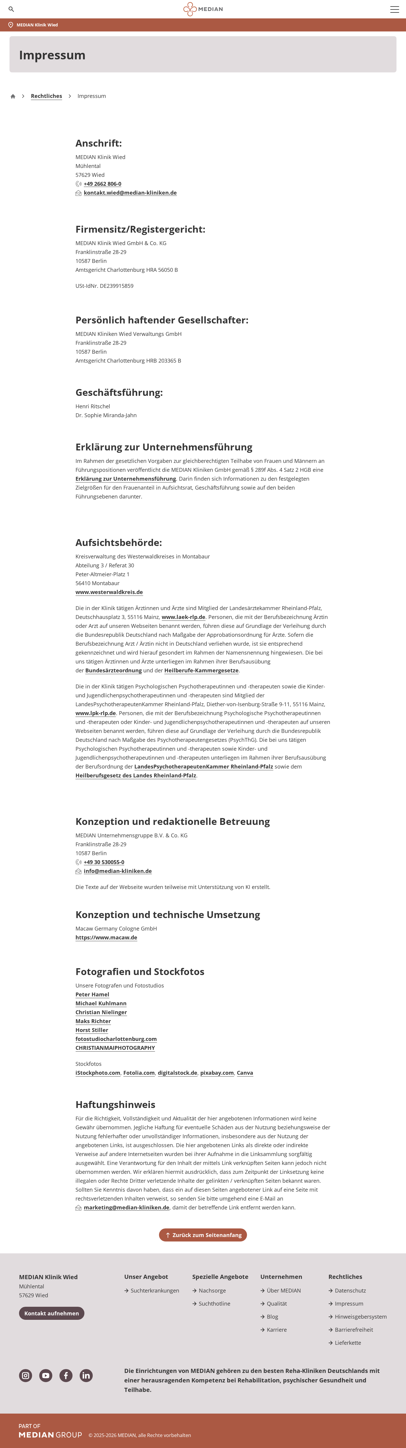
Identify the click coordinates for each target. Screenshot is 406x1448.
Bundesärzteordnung (113, 670)
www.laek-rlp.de (183, 616)
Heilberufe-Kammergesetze (201, 670)
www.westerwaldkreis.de (109, 592)
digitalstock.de (177, 1072)
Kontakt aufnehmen (51, 1313)
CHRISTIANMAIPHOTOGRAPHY (115, 1047)
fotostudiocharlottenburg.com (116, 1038)
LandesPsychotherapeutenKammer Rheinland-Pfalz (203, 766)
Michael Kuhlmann (101, 1003)
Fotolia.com (139, 1072)
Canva (245, 1072)
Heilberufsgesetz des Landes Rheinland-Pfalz (135, 775)
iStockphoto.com (97, 1072)
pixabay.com (217, 1072)
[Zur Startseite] (202, 9)
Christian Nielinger (101, 1012)
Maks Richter (93, 1021)
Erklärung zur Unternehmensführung (125, 478)
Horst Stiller (91, 1029)
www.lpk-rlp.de (95, 713)
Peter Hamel (92, 994)
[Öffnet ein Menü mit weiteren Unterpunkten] (394, 9)
